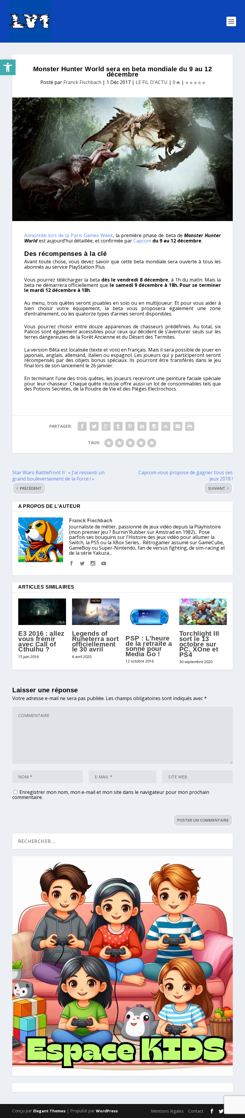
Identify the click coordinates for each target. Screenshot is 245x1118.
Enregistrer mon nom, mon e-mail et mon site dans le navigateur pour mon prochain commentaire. (110, 794)
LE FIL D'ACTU (152, 82)
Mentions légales (167, 1111)
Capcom (142, 240)
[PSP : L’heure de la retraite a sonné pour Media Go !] (149, 614)
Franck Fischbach (82, 82)
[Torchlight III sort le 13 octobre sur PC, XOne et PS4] (203, 611)
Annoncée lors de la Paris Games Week (68, 235)
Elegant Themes (49, 1111)
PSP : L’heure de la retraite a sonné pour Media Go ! (148, 646)
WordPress (107, 1111)
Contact (195, 1111)
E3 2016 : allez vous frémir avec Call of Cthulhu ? (41, 641)
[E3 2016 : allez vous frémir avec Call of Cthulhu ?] (42, 611)
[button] (8, 67)
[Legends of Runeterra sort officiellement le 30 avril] (96, 611)
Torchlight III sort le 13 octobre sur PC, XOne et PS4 (199, 644)
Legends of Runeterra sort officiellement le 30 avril (95, 641)
